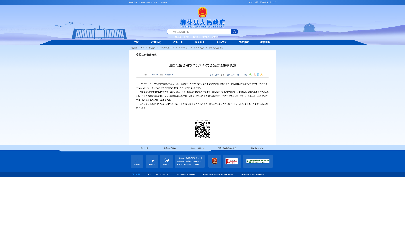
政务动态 (156, 42)
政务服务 (200, 42)
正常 (233, 75)
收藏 (211, 75)
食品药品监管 (199, 48)
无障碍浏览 (264, 2)
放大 (228, 75)
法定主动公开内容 (167, 48)
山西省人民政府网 (145, 2)
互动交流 (222, 42)
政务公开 (178, 42)
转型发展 (205, 37)
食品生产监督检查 (216, 48)
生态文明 (196, 37)
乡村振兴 (187, 37)
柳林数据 (265, 42)
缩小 (237, 75)
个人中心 (273, 2)
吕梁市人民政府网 (160, 2)
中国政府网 (133, 2)
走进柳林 (244, 42)
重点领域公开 (184, 48)
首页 (137, 42)
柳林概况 (215, 37)
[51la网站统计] (136, 174)
